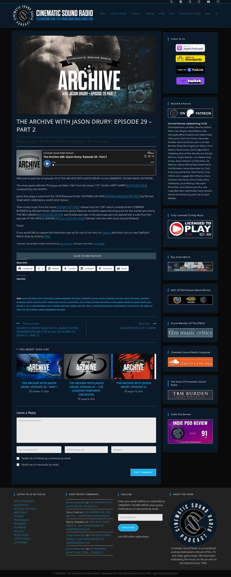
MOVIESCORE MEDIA (50, 214)
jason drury (140, 302)
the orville (133, 306)
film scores (85, 302)
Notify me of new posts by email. (40, 464)
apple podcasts (45, 298)
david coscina (33, 302)
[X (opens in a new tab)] (171, 1)
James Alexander (75, 502)
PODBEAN (20, 523)
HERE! (47, 236)
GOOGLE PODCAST (25, 508)
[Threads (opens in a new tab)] (189, 1)
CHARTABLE (20, 542)
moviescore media (102, 306)
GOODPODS (21, 505)
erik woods (61, 302)
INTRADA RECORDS (68, 207)
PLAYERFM (20, 527)
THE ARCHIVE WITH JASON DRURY (64, 141)
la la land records (35, 306)
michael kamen (69, 306)
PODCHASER (21, 535)
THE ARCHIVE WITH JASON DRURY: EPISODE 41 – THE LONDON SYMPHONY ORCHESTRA (86, 388)
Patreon (106, 232)
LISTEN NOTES (22, 538)
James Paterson (125, 302)
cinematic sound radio (93, 298)
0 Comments (99, 141)
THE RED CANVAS (29, 309)
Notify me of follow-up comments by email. (46, 458)
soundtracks (119, 306)
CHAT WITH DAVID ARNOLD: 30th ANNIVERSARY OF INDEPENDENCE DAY (88, 525)
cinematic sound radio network (122, 298)
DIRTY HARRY (48, 302)
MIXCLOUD (20, 512)
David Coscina (65, 243)
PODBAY (19, 516)
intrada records (100, 302)
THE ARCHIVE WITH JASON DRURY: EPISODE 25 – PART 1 (39, 385)
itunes (113, 302)
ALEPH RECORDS (136, 185)
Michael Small (85, 306)
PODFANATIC (21, 520)
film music (73, 302)
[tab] (86, 256)
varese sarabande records (51, 309)
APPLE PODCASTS (24, 501)
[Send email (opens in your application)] (216, 1)
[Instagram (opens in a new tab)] (199, 1)
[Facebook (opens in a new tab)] (180, 1)
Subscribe (128, 527)
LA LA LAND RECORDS (71, 218)
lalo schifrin (53, 306)
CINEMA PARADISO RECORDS (123, 196)
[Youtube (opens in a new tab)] (208, 1)
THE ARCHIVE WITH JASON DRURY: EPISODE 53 (133, 385)
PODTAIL (19, 531)
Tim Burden (99, 243)
